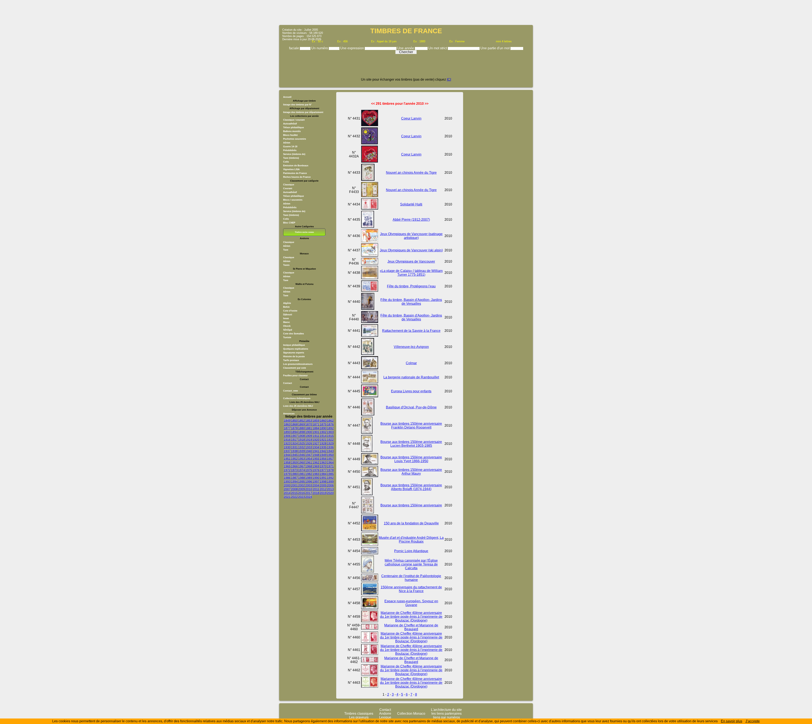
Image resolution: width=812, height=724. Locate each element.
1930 (287, 447)
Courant (287, 188)
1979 (287, 474)
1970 (323, 466)
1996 (308, 481)
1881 (308, 428)
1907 (294, 435)
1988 (301, 477)
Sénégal (287, 329)
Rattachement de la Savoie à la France (411, 330)
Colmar (411, 363)
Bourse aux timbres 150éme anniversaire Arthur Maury (411, 471)
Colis (286, 161)
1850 (294, 420)
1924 (294, 443)
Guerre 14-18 (290, 146)
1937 (287, 451)
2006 (330, 485)
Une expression (352, 48)
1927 (316, 443)
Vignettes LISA (291, 169)
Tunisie (287, 337)
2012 (323, 489)
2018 (316, 493)
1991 (323, 477)
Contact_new (290, 390)
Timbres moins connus (304, 232)
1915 (330, 435)
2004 (316, 485)
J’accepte (752, 721)
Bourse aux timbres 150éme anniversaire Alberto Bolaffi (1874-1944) (411, 487)
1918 (301, 439)
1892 (330, 428)
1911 (316, 435)
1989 (308, 477)
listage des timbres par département (303, 112)
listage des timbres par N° (297, 104)
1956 (323, 458)
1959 (294, 462)
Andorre (385, 713)
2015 (294, 493)
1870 (308, 424)
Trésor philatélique (293, 127)
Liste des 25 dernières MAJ (298, 406)
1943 (330, 451)
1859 (316, 420)
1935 (323, 447)
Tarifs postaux (291, 360)
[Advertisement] (406, 12)
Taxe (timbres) (291, 158)
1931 (294, 447)
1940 (308, 451)
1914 (323, 435)
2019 (323, 493)
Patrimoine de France (295, 173)
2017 (308, 493)
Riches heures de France (297, 177)
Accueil (287, 97)
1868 (294, 424)
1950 (330, 454)
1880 (301, 428)
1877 (287, 428)
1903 (330, 432)
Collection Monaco (411, 713)
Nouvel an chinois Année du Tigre (411, 172)
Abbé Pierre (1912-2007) (411, 219)
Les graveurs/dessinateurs (298, 364)
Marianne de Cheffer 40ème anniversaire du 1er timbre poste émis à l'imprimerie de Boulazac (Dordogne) (411, 616)
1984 (323, 474)
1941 (316, 451)
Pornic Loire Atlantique (411, 551)
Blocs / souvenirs (292, 200)
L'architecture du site (446, 710)
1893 (287, 432)
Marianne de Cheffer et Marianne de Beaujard (411, 627)
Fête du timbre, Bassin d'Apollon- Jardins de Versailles (411, 301)
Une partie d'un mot (495, 48)
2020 (330, 493)
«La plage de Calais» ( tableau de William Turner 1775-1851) (411, 272)
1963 (323, 462)
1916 (287, 439)
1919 (308, 439)
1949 (323, 454)
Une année (406, 48)
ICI (449, 79)
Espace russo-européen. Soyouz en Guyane (411, 603)
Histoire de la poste (294, 356)
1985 (330, 474)
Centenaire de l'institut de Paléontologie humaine (411, 578)
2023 (301, 496)
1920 (316, 439)
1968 (308, 466)
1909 (308, 435)
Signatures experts (293, 352)
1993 (287, 481)
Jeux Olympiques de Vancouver (411, 261)
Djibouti (287, 314)
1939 (301, 451)
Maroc (286, 322)
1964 (330, 462)
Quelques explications (295, 349)
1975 (308, 470)
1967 (301, 466)
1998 (323, 481)
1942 (323, 451)
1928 (323, 443)
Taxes (286, 265)
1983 (316, 474)
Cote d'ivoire (290, 310)
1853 (308, 420)
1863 (287, 424)
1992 (330, 477)
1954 (308, 458)
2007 (287, 489)
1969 (316, 466)
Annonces (289, 413)
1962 (316, 462)
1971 (330, 466)
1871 (316, 424)
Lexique (385, 717)
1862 (330, 420)
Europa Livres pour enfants (411, 391)
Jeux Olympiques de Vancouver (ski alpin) (411, 250)
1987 (294, 477)
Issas (286, 318)
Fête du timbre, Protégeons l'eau (411, 286)
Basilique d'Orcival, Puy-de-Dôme (411, 407)
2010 (308, 489)
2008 (294, 489)
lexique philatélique (294, 345)
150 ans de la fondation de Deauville (411, 523)
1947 (308, 454)
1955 (316, 458)
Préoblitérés (289, 150)
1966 (294, 466)
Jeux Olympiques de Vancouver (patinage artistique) (411, 236)
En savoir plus (731, 721)
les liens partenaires (446, 713)
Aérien (286, 142)
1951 (287, 458)
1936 (330, 447)
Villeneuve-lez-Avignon (411, 347)
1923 (287, 443)
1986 (287, 477)
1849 (287, 420)
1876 (330, 424)
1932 (301, 447)
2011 (316, 489)
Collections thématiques (296, 398)
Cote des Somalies (293, 333)
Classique (288, 184)
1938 (294, 451)
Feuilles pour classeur (295, 375)
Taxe (285, 249)
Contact (287, 383)
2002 (301, 485)
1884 (316, 428)
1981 (301, 474)
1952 (294, 458)
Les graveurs (359, 717)
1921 (323, 439)
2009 (301, 489)
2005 (323, 485)
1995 (301, 481)
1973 (294, 470)
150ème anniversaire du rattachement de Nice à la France (411, 589)
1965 (287, 466)
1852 (301, 420)
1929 (330, 443)
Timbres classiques (358, 713)
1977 (323, 470)
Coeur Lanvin (411, 118)
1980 (294, 474)
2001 (294, 485)
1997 (316, 481)
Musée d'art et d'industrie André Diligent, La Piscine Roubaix (411, 539)
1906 (287, 435)
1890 (323, 428)
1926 (308, 443)
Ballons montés (292, 131)
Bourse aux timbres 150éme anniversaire (411, 505)
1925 (301, 443)
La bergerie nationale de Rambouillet (411, 377)
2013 (330, 489)
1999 (330, 481)
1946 (301, 454)
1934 (316, 447)
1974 (301, 470)
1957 (330, 458)
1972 (287, 470)
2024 (308, 496)
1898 (301, 432)
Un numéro (320, 48)
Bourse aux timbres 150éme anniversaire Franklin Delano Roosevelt (411, 425)
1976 (316, 470)
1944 (287, 454)
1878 (294, 428)
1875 (323, 424)
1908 (301, 435)
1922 (330, 439)
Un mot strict (438, 48)
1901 (316, 432)
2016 (301, 493)
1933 (308, 447)
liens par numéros (446, 717)
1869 (301, 424)
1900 (308, 432)
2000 (287, 485)
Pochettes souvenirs (294, 139)
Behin (286, 307)
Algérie (287, 303)
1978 (330, 470)
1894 (294, 432)
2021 (287, 496)
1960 (301, 462)
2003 (308, 485)
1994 (294, 481)
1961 (308, 462)
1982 (308, 474)
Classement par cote (294, 368)
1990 (316, 477)
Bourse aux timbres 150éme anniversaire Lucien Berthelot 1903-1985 (411, 443)
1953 (301, 458)
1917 (294, 439)
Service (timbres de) (294, 154)
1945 (294, 454)
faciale (294, 48)
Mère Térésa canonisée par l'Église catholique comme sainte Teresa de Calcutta (411, 564)
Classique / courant (294, 120)
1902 (323, 432)
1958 (287, 462)
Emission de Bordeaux (295, 165)
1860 (323, 420)
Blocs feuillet (290, 135)
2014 (287, 493)
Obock (287, 326)
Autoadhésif (290, 123)
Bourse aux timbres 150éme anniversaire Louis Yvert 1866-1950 (411, 459)
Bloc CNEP (289, 222)
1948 (316, 454)
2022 (294, 496)
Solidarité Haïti (411, 204)
